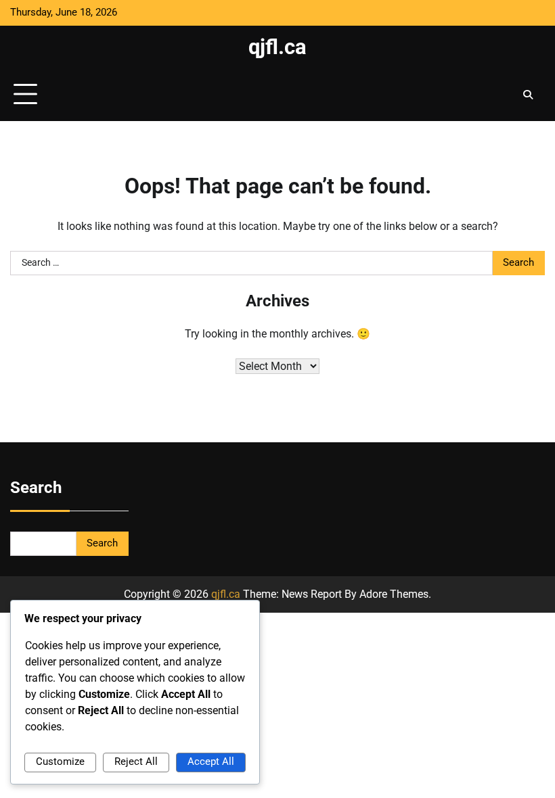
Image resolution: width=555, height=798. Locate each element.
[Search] (528, 95)
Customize (60, 762)
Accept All (210, 762)
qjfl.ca (277, 47)
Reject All (136, 762)
